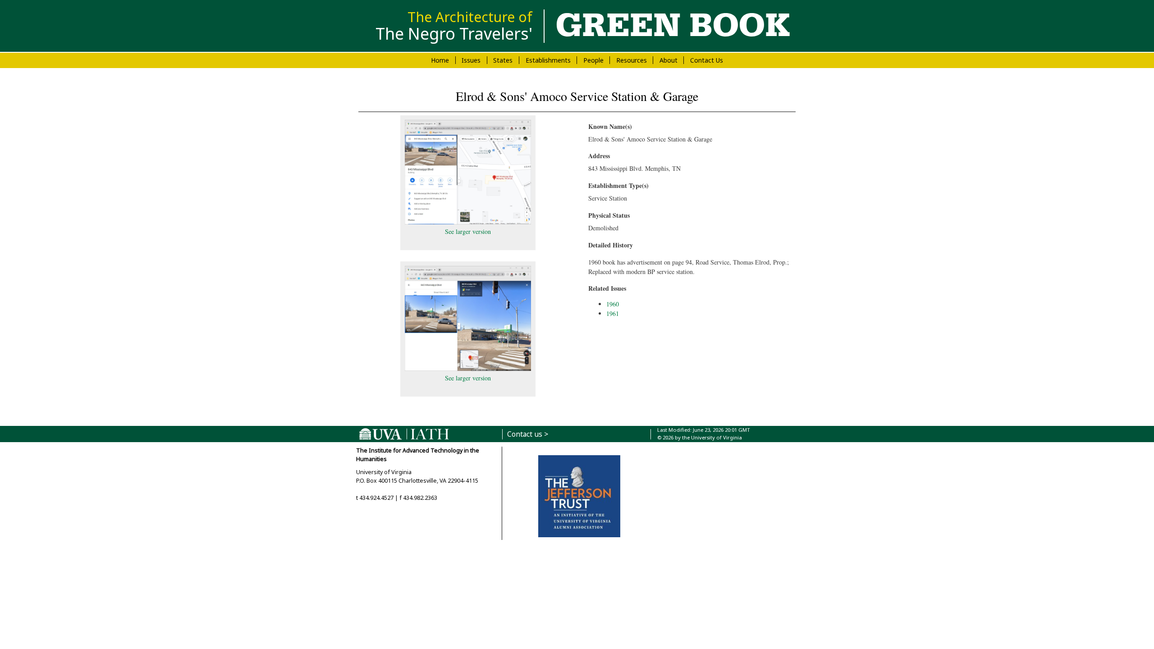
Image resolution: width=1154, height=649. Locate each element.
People (593, 60)
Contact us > (527, 434)
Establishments (548, 60)
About (668, 60)
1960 (612, 304)
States (503, 60)
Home (440, 60)
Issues (471, 60)
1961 (612, 313)
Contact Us (706, 60)
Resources (631, 60)
